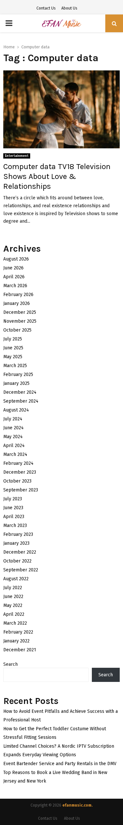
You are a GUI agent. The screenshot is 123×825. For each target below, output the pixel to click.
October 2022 (17, 561)
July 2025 (12, 339)
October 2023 (17, 481)
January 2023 (16, 543)
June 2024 (13, 428)
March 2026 (15, 285)
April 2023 (13, 516)
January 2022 (16, 641)
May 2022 (12, 605)
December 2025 (19, 312)
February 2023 (18, 534)
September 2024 (20, 401)
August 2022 (16, 579)
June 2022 (13, 596)
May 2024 (13, 436)
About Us (69, 8)
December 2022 (19, 552)
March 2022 (15, 623)
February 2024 (18, 463)
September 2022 (20, 570)
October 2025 (17, 330)
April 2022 (13, 614)
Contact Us (46, 8)
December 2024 (19, 392)
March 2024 (15, 454)
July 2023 (12, 499)
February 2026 (18, 294)
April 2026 (14, 277)
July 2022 (12, 587)
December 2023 (19, 472)
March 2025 (15, 365)
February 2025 (18, 374)
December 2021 (19, 650)
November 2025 (19, 321)
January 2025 (16, 383)
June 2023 (13, 508)
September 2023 (20, 490)
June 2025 (13, 348)
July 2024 (12, 419)
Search (10, 664)
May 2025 (12, 357)
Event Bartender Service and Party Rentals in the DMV (59, 763)
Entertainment (17, 156)
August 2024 (16, 410)
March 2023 (15, 525)
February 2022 (18, 632)
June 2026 (13, 268)
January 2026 (16, 303)
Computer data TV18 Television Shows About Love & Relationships (57, 176)
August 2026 (16, 259)
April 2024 (14, 445)
